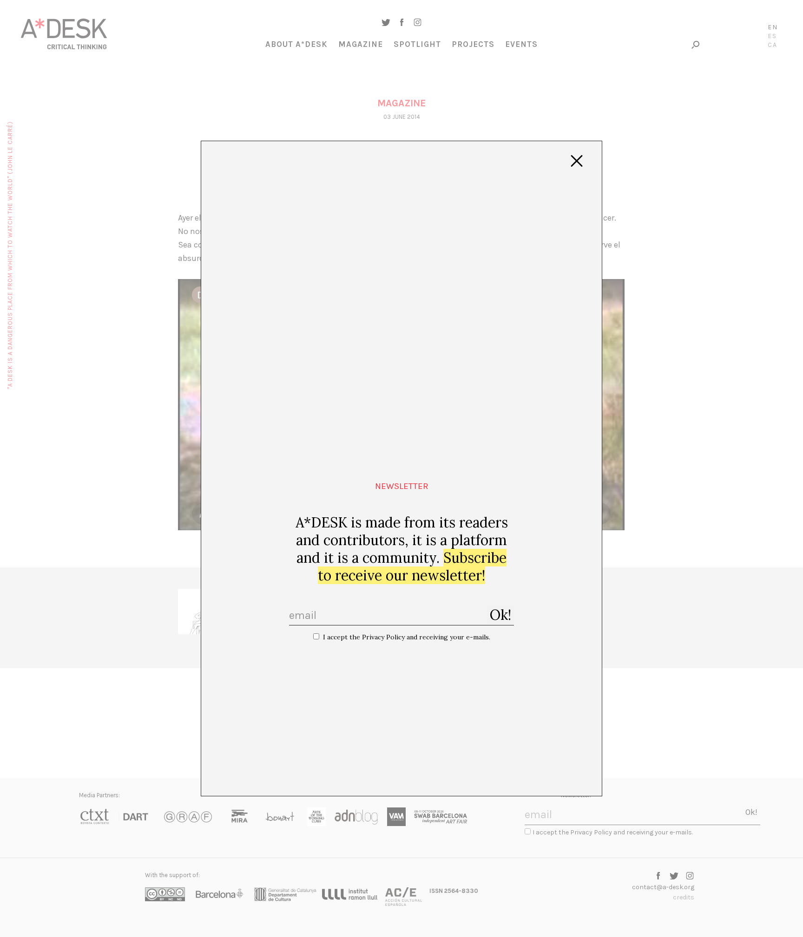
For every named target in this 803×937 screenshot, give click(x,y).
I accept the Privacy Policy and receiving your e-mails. (406, 637)
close (577, 161)
